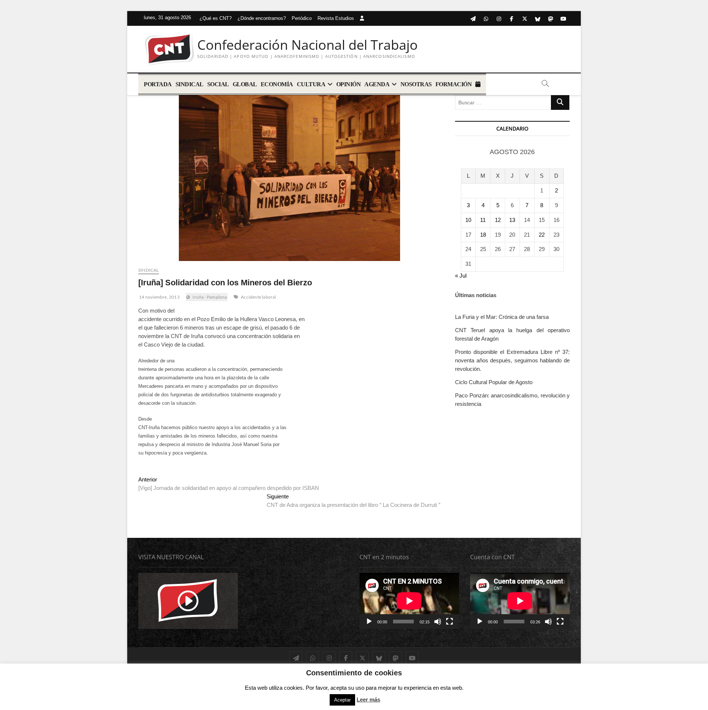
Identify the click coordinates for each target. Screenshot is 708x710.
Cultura (311, 84)
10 (468, 220)
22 (542, 235)
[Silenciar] (437, 621)
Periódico (302, 18)
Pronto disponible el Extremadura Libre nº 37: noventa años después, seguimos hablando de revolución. (512, 360)
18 (483, 235)
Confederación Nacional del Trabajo (307, 45)
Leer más (368, 699)
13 (512, 220)
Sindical (190, 84)
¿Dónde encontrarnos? (261, 18)
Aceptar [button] (342, 700)
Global (245, 84)
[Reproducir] (369, 621)
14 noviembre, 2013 (159, 297)
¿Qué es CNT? (215, 18)
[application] (409, 601)
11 (483, 220)
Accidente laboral (258, 297)
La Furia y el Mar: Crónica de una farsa (502, 317)
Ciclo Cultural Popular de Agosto (493, 382)
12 (498, 220)
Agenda (376, 84)
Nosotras (416, 84)
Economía (277, 84)
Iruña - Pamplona (209, 297)
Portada (158, 84)
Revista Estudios (335, 18)
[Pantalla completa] (449, 621)
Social (218, 84)
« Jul (460, 275)
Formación (453, 84)
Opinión (348, 84)
